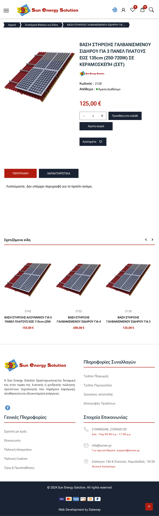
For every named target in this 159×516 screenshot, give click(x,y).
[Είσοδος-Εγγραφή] (123, 10)
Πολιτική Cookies (15, 459)
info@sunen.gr (102, 445)
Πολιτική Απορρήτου (18, 449)
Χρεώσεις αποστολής (98, 394)
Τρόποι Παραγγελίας (98, 385)
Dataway (95, 509)
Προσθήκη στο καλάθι (125, 115)
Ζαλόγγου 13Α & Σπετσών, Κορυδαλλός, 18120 (123, 461)
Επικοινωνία (12, 440)
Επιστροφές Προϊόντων (100, 403)
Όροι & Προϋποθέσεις (19, 468)
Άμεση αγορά (96, 126)
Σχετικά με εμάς (15, 431)
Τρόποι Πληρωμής (96, 376)
